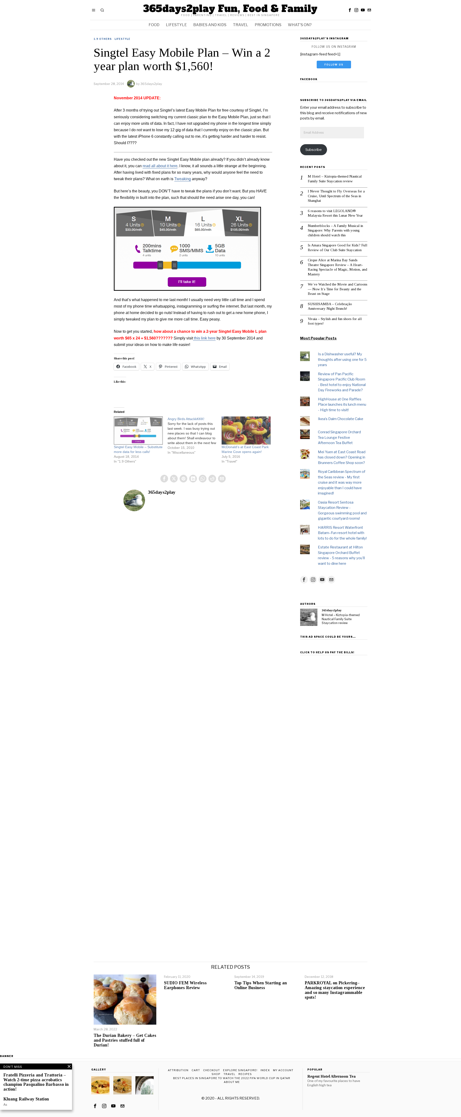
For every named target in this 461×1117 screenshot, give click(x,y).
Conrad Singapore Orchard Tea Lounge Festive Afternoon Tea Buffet (339, 437)
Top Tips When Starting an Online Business (260, 985)
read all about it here (160, 166)
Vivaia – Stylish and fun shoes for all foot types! (335, 321)
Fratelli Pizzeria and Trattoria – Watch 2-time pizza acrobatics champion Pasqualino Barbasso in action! (36, 1082)
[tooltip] (350, 10)
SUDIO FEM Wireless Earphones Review (185, 985)
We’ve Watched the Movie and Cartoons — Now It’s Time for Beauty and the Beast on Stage (337, 289)
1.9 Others (103, 38)
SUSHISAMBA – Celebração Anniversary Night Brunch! (330, 306)
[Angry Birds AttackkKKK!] (194, 435)
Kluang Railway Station (26, 1099)
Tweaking (182, 179)
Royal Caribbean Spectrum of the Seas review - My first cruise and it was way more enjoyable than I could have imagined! (341, 482)
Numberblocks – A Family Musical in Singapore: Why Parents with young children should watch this (335, 230)
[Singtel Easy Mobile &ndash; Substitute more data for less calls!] (138, 430)
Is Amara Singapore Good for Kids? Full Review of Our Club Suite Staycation (337, 247)
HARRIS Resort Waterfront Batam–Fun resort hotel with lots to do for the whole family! (342, 533)
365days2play (151, 84)
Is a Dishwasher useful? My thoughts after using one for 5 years (342, 359)
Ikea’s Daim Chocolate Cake (340, 419)
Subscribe (313, 150)
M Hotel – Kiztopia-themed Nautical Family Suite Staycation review (335, 178)
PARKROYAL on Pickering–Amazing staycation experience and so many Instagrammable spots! (335, 990)
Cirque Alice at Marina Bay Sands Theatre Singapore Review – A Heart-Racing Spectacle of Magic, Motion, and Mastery (337, 267)
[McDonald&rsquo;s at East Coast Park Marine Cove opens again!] (246, 430)
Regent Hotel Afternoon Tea (331, 1076)
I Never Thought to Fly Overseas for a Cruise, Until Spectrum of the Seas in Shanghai (336, 195)
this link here (204, 338)
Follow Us (333, 64)
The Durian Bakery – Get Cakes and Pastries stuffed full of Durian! (125, 1040)
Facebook (308, 79)
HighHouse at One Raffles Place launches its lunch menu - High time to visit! (342, 404)
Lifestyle (122, 38)
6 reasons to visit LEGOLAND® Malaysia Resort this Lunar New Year (335, 213)
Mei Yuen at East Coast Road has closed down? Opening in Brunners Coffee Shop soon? (341, 457)
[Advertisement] (333, 729)
